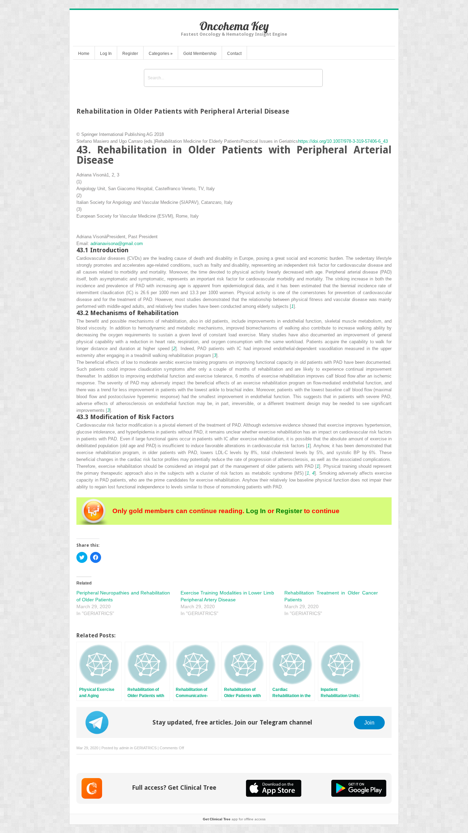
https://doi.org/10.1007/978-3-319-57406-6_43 (343, 141)
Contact (234, 53)
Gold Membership (200, 53)
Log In (106, 53)
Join (369, 722)
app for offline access (234, 819)
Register (130, 53)
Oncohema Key (234, 26)
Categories (161, 53)
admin (124, 748)
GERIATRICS (145, 748)
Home (83, 53)
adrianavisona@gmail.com (116, 243)
